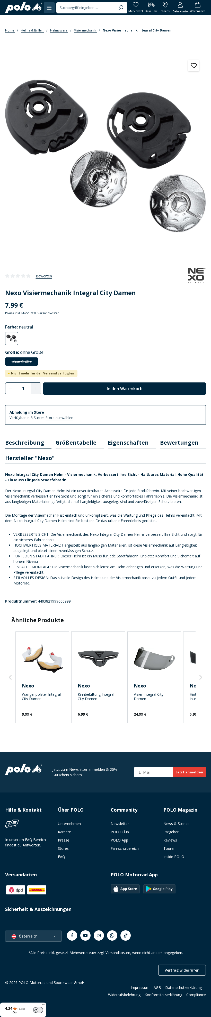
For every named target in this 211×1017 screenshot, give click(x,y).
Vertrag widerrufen (182, 970)
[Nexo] (197, 276)
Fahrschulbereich (125, 848)
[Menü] (49, 7)
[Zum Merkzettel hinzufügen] (193, 65)
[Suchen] (121, 7)
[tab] (28, 443)
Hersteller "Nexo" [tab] (30, 458)
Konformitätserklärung (163, 994)
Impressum (140, 987)
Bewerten (44, 276)
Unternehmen (69, 823)
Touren (169, 848)
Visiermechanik (85, 30)
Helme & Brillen (32, 30)
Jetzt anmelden (189, 772)
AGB (157, 987)
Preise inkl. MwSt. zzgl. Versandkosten (32, 313)
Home (10, 30)
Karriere (64, 831)
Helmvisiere (59, 30)
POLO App (119, 840)
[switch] (38, 1010)
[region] (105, 155)
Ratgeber (171, 831)
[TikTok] (125, 935)
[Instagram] (99, 935)
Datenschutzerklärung (183, 987)
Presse (63, 840)
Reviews (170, 840)
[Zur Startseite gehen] (23, 7)
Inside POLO (173, 856)
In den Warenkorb (125, 388)
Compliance (196, 994)
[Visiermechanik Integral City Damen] (105, 156)
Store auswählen (59, 417)
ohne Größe (25, 362)
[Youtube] (85, 935)
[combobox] (85, 7)
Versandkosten (118, 952)
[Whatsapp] (112, 935)
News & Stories (176, 823)
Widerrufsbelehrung (124, 994)
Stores (63, 848)
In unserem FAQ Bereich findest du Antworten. (25, 842)
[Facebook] (72, 935)
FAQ (61, 856)
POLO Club (120, 831)
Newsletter (120, 823)
